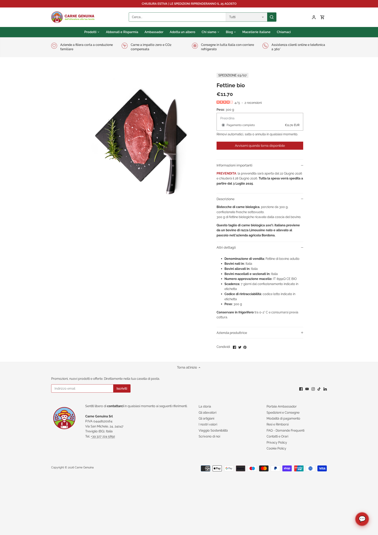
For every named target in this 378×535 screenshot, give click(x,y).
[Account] (313, 17)
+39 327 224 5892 (103, 436)
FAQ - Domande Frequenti (285, 430)
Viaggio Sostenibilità (213, 430)
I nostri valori (208, 424)
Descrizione (225, 199)
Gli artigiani (206, 418)
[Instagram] (313, 389)
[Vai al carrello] (322, 17)
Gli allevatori (207, 412)
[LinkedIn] (325, 389)
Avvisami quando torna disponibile (260, 146)
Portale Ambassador (282, 406)
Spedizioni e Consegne (283, 412)
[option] (141, 134)
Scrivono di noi (209, 436)
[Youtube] (307, 389)
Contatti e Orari (277, 436)
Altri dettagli (226, 247)
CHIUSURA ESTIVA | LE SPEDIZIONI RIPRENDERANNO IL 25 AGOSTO (189, 4)
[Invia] (271, 17)
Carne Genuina (84, 467)
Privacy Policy (277, 442)
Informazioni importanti (234, 165)
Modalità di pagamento (283, 418)
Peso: (221, 109)
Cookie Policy (276, 448)
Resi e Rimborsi (278, 424)
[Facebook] (301, 389)
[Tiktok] (319, 389)
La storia (205, 406)
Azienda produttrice (232, 333)
